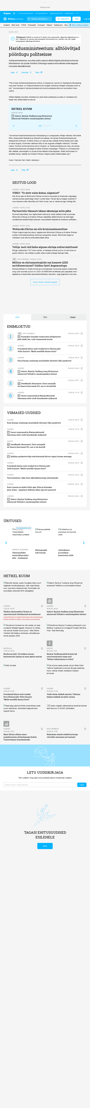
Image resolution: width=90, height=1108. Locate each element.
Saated (20, 380)
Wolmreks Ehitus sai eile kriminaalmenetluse (40, 229)
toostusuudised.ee (41, 13)
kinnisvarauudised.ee (26, 13)
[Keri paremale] (76, 126)
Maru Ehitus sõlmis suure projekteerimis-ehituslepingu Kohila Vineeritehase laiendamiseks (20, 737)
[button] (40, 785)
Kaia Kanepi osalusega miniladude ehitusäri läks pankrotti (44, 361)
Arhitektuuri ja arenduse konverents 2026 (65, 552)
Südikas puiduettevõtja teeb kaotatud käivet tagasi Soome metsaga (41, 456)
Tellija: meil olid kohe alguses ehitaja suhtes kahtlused (45, 247)
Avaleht (7, 25)
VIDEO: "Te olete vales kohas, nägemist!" (36, 192)
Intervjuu (8, 648)
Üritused (41, 25)
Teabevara (58, 25)
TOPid (23, 25)
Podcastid (32, 25)
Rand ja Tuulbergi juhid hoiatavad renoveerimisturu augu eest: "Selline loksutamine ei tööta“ (62, 656)
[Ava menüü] (14, 13)
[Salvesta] (81, 333)
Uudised (15, 189)
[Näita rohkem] (77, 13)
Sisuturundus (23, 259)
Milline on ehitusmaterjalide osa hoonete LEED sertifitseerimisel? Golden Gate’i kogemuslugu (40, 264)
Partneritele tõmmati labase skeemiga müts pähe (41, 211)
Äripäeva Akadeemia (20, 550)
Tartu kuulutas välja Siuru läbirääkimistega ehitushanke (32, 478)
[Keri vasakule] (13, 126)
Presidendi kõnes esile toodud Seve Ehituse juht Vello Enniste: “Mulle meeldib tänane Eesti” (18, 697)
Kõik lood (15, 25)
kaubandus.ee (69, 13)
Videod (49, 25)
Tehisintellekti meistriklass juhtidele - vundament (20, 555)
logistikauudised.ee (56, 13)
